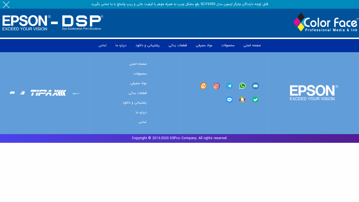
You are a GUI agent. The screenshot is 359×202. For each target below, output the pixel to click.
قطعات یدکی (137, 93)
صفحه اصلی (138, 63)
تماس (143, 122)
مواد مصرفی (138, 83)
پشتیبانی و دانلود (135, 102)
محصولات (140, 73)
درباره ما (141, 112)
